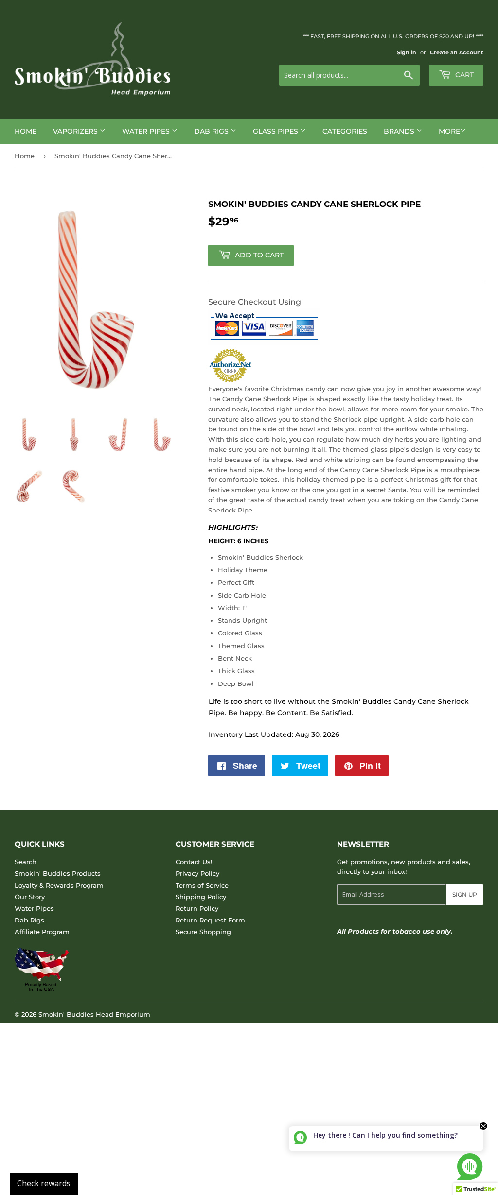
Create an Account (456, 52)
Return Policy (197, 908)
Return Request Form (210, 920)
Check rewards (44, 1183)
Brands (400, 131)
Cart (463, 74)
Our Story (30, 897)
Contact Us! (194, 862)
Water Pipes (147, 131)
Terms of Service (202, 885)
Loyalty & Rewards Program (59, 885)
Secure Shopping (203, 932)
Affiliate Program (42, 932)
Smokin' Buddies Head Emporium (94, 1014)
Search (25, 862)
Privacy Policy (197, 873)
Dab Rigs (212, 131)
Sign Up (464, 894)
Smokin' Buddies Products (58, 873)
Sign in (406, 52)
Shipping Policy (201, 897)
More (449, 131)
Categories (344, 131)
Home (25, 131)
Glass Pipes (276, 131)
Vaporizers (76, 131)
